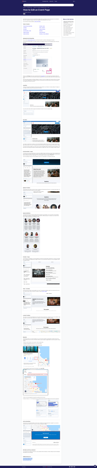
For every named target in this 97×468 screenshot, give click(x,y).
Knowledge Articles (45, 1)
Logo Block (25, 27)
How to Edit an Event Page (67, 30)
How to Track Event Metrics (67, 33)
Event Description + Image (27, 30)
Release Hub (51, 1)
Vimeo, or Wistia (44, 291)
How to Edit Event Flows (67, 31)
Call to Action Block (42, 32)
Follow (24, 13)
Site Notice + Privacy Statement (44, 33)
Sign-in (74, 1)
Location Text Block (42, 29)
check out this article (37, 21)
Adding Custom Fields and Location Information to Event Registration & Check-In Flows (68, 22)
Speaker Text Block (26, 32)
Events (48, 7)
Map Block (41, 30)
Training (55, 1)
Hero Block (25, 29)
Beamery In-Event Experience (67, 25)
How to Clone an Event (66, 26)
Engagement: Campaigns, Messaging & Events (39, 7)
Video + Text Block (42, 27)
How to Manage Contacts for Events (68, 32)
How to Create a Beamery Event (68, 27)
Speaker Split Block (26, 33)
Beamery (24, 7)
